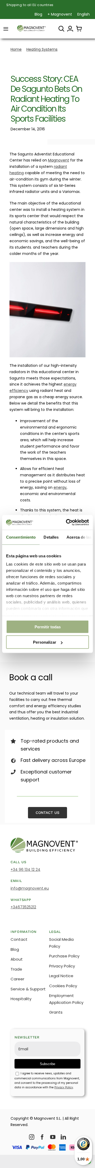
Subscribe (47, 1064)
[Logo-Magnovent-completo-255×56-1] (31, 27)
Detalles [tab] (51, 537)
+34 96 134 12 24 (25, 869)
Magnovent (58, 160)
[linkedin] (63, 1137)
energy (60, 487)
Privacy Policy (63, 1087)
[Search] (61, 29)
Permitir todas (48, 626)
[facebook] (42, 1137)
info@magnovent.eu (30, 888)
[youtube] (52, 1137)
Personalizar (44, 642)
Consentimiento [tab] (21, 537)
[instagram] (31, 1137)
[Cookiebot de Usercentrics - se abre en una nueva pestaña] (67, 522)
